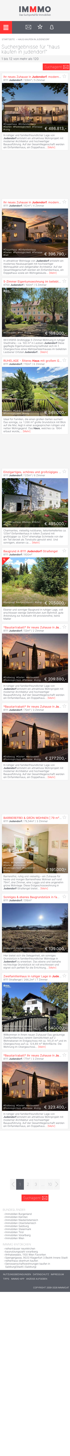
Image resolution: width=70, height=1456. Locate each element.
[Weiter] (57, 1184)
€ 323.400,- (55, 1107)
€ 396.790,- (55, 254)
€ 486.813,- (56, 128)
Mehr (51, 147)
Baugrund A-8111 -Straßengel (30, 551)
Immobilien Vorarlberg (18, 1235)
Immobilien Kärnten (16, 1216)
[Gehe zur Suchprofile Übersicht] (28, 27)
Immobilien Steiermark (18, 1229)
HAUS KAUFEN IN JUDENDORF (34, 39)
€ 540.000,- (56, 1028)
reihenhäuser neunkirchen (20, 1248)
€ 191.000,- (56, 869)
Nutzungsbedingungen (17, 1274)
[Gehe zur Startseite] (35, 15)
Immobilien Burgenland (18, 1213)
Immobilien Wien (14, 1238)
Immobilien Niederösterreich (21, 1219)
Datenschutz (41, 1274)
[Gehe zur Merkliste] (40, 27)
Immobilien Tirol (14, 1232)
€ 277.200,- (56, 758)
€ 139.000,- (56, 948)
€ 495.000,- (56, 523)
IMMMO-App (17, 1278)
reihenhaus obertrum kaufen (21, 1260)
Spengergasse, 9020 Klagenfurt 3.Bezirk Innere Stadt (36, 1257)
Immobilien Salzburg (17, 1226)
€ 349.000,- (55, 412)
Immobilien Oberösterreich (20, 1222)
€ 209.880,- (55, 679)
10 (50, 1184)
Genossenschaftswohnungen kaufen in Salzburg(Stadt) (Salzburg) (27, 1265)
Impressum (57, 1274)
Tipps (6, 1278)
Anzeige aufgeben (36, 1278)
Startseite (8, 39)
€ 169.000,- (56, 333)
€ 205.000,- (56, 603)
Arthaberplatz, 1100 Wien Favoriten (25, 1254)
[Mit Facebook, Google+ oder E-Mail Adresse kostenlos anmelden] (52, 27)
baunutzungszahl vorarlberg (21, 1251)
